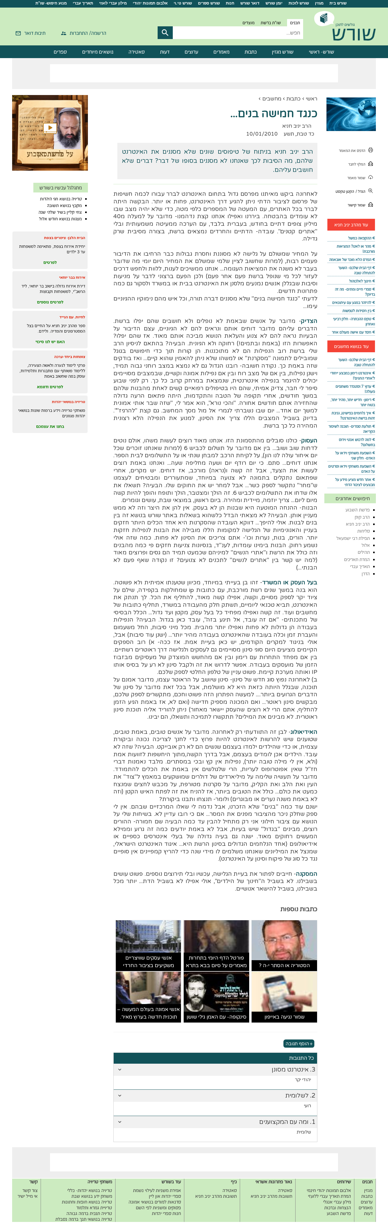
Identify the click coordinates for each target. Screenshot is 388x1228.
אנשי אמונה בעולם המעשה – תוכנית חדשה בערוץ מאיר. (148, 1013)
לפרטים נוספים (50, 302)
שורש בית (337, 3)
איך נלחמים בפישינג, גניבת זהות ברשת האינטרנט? (353, 415)
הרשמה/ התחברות (88, 33)
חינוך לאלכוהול (360, 281)
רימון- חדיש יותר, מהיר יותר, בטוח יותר (353, 402)
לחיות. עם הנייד (72, 317)
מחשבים (271, 99)
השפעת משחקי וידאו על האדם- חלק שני (355, 455)
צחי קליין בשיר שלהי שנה (60, 212)
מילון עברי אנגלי (337, 1202)
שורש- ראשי (321, 51)
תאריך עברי (83, 3)
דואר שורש (249, 3)
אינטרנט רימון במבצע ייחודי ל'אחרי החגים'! (352, 375)
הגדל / (360, 191)
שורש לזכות (299, 3)
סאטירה (137, 51)
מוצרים (248, 22)
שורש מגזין (283, 51)
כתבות (251, 51)
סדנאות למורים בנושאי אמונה (155, 1202)
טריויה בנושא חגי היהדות (61, 199)
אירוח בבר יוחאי (72, 277)
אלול (366, 545)
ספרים (60, 51)
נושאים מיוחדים (97, 51)
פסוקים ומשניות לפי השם (158, 1207)
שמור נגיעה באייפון (284, 1017)
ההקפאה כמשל (359, 238)
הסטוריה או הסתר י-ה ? (284, 965)
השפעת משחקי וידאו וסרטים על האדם (351, 469)
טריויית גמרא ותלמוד (94, 1207)
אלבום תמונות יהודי (150, 3)
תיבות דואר (34, 33)
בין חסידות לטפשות (357, 310)
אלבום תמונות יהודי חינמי (329, 1190)
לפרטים (50, 262)
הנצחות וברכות (337, 1207)
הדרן (366, 573)
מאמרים (221, 51)
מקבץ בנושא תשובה (64, 205)
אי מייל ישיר (28, 1196)
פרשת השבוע (358, 510)
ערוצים (191, 51)
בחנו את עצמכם (50, 426)
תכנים (295, 22)
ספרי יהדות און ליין (165, 1196)
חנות (230, 3)
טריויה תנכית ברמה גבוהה (89, 1213)
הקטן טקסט (345, 191)
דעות (164, 51)
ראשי (311, 99)
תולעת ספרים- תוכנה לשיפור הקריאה (352, 429)
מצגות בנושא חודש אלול (60, 219)
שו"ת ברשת (271, 22)
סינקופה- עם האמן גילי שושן (216, 1017)
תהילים (364, 552)
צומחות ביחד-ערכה (69, 356)
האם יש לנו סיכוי (50, 341)
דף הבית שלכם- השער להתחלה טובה (356, 270)
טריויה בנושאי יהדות (68, 401)
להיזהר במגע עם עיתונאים (351, 302)
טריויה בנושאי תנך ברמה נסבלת (83, 1219)
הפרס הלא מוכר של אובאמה (350, 259)
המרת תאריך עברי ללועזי (329, 1196)
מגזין (319, 3)
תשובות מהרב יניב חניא (271, 1196)
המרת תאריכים (357, 559)
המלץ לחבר (356, 164)
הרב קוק (362, 517)
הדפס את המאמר (352, 150)
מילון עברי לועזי (113, 3)
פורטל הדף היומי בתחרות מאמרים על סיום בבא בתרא (216, 962)
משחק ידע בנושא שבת (92, 1196)
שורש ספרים (209, 3)
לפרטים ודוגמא (50, 386)
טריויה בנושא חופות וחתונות (87, 1202)
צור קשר (30, 1190)
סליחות (363, 531)
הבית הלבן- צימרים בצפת (64, 237)
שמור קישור (356, 205)
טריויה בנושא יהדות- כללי (89, 1190)
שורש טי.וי (183, 3)
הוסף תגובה (297, 1043)
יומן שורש (274, 3)
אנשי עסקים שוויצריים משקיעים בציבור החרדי (148, 962)
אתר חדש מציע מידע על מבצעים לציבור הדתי (355, 482)
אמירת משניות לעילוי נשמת (157, 1190)
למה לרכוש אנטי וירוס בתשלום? (357, 442)
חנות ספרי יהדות (166, 1213)
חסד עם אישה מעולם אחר (351, 332)
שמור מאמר (356, 177)
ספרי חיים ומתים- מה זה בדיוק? (355, 292)
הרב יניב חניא (358, 524)
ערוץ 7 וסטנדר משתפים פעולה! (355, 389)
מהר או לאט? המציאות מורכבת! (356, 249)
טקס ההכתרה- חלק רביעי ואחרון (354, 321)
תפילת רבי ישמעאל (353, 538)
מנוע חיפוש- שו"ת (51, 3)
